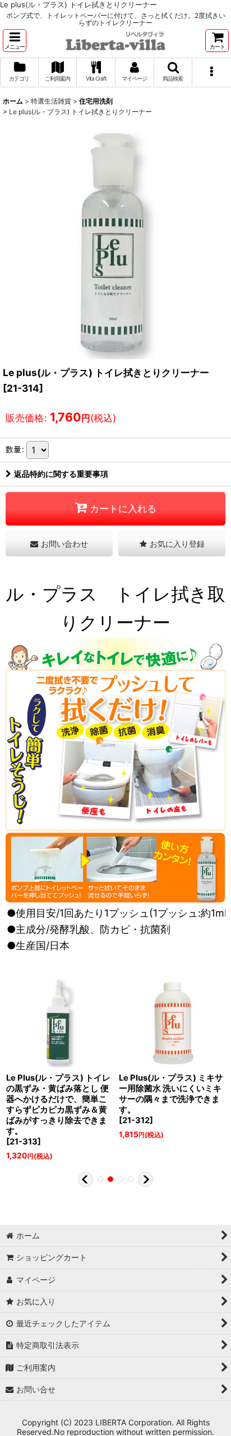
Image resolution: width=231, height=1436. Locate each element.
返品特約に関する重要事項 (61, 473)
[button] (14, 40)
